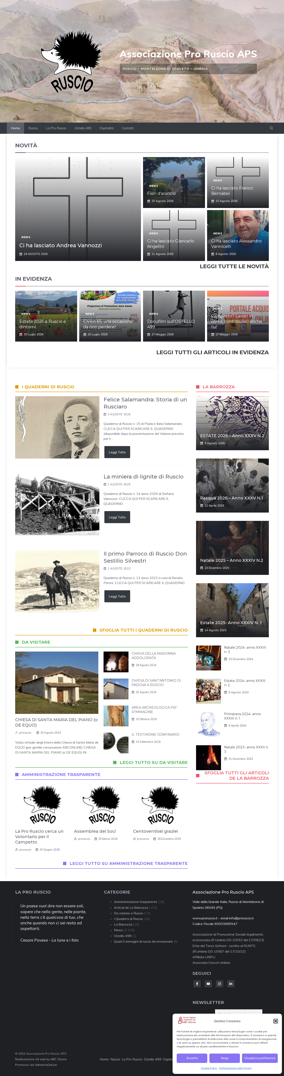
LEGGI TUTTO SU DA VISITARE (154, 762)
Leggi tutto (117, 452)
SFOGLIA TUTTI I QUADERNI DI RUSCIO (144, 630)
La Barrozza (123, 924)
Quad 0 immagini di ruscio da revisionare (143, 941)
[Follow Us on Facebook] (197, 983)
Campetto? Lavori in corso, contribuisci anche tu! (236, 321)
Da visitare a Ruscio (128, 913)
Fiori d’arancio (161, 193)
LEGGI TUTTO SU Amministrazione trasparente (129, 863)
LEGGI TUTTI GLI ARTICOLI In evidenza (212, 352)
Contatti (128, 128)
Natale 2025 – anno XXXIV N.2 (231, 560)
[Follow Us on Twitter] (208, 983)
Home (15, 128)
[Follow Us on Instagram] (219, 983)
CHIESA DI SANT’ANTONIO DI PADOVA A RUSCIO (156, 683)
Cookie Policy (209, 1068)
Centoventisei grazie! (155, 831)
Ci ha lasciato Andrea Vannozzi (60, 245)
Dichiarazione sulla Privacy (235, 1068)
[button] (276, 1021)
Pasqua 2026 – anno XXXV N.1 (231, 498)
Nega (225, 1058)
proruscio (25, 732)
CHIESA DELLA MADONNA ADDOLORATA (154, 656)
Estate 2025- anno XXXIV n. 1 (231, 622)
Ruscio (33, 128)
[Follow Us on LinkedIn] (231, 983)
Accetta (192, 1058)
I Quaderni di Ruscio (128, 919)
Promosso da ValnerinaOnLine (36, 1065)
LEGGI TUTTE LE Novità (234, 266)
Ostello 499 (83, 128)
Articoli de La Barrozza (131, 907)
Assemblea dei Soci (95, 831)
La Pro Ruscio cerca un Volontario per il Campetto (39, 837)
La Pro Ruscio (56, 128)
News (25, 237)
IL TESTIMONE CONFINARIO (155, 735)
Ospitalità (107, 128)
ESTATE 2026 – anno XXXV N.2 (232, 435)
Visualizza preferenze (259, 1058)
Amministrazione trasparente (135, 902)
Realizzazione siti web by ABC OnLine (41, 1059)
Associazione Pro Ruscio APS (188, 54)
